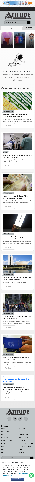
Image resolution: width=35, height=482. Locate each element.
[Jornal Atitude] (17, 15)
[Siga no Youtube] (20, 419)
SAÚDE (3, 434)
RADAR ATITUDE (6, 440)
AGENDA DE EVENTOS (26, 443)
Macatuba (4, 437)
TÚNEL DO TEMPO (25, 446)
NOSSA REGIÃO (24, 437)
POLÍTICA (22, 428)
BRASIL (3, 449)
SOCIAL (3, 446)
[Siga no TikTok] (26, 419)
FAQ (2, 452)
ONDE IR (4, 443)
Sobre (20, 449)
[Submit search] (28, 22)
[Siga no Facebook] (9, 419)
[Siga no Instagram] (15, 419)
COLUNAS (22, 440)
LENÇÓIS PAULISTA (25, 434)
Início (3, 428)
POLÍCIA (21, 431)
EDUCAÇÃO (5, 431)
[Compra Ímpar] (17, 3)
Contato (21, 452)
